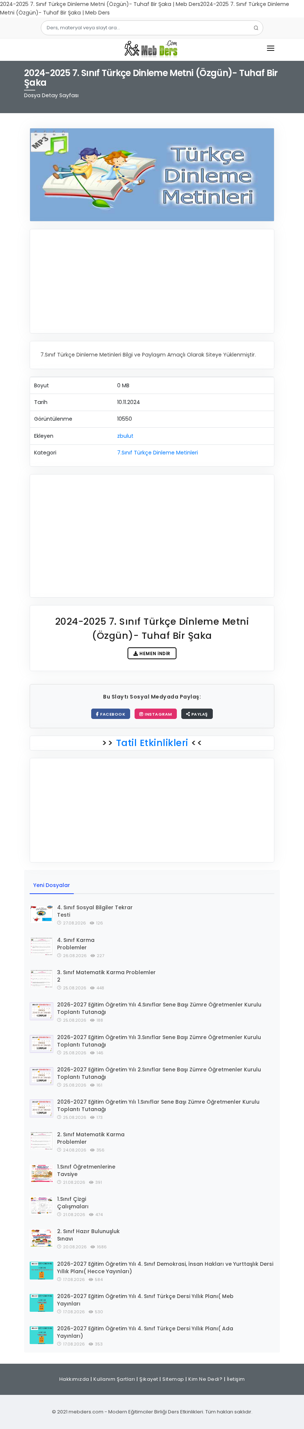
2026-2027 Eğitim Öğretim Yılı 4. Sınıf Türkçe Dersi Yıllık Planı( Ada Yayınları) (145, 1332)
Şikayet (148, 1379)
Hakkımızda (74, 1379)
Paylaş (199, 714)
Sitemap (173, 1379)
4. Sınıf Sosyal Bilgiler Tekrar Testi (95, 911)
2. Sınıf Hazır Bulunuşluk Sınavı (88, 1235)
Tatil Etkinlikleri (152, 742)
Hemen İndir (154, 653)
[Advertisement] (152, 281)
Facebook (112, 714)
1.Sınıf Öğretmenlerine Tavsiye (86, 1170)
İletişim (236, 1379)
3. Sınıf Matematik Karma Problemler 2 (106, 976)
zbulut (125, 436)
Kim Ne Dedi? (205, 1379)
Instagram (157, 714)
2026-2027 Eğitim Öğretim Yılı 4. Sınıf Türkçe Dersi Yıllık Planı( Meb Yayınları (145, 1299)
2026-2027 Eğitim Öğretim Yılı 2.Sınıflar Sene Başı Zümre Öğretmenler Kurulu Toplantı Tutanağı (159, 1073)
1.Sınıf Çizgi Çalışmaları (73, 1202)
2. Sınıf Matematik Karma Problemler (91, 1138)
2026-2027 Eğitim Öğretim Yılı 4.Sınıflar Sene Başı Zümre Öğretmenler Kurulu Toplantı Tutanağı (159, 1008)
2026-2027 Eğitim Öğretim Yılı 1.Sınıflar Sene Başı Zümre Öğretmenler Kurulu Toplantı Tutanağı (158, 1105)
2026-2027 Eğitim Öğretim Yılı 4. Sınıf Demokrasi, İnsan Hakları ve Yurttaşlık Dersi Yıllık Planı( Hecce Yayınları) (165, 1267)
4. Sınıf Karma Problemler (76, 943)
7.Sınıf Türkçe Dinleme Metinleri (157, 452)
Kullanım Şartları (114, 1379)
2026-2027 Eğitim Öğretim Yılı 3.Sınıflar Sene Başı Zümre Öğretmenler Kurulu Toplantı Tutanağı (159, 1041)
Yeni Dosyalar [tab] (51, 885)
